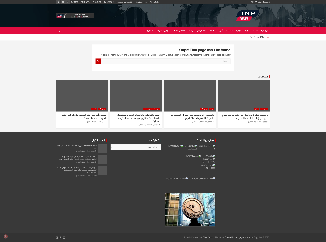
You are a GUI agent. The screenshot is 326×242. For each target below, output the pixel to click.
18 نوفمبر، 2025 (208, 121)
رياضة (190, 30)
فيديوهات (264, 109)
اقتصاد (212, 30)
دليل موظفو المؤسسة (125, 2)
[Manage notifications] (6, 236)
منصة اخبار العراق (246, 237)
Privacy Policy (155, 2)
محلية (255, 30)
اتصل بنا (149, 30)
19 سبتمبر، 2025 (154, 125)
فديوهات (263, 76)
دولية (238, 30)
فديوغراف (156, 109)
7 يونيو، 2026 (263, 121)
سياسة (229, 30)
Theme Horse (231, 237)
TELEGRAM (85, 2)
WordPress (208, 237)
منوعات (94, 109)
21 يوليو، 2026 (92, 151)
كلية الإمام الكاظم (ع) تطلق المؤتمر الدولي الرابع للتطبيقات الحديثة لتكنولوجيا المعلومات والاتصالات (77, 169)
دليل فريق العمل (141, 2)
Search (98, 61)
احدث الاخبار (98, 140)
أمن (221, 30)
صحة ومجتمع (179, 30)
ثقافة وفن (201, 30)
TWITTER (74, 2)
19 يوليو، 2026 (92, 175)
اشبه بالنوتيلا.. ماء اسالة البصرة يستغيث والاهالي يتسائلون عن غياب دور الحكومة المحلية (138, 118)
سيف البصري (252, 121)
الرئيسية (264, 30)
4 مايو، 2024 (102, 121)
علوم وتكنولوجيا (163, 30)
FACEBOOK (109, 2)
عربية (247, 30)
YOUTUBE (97, 2)
